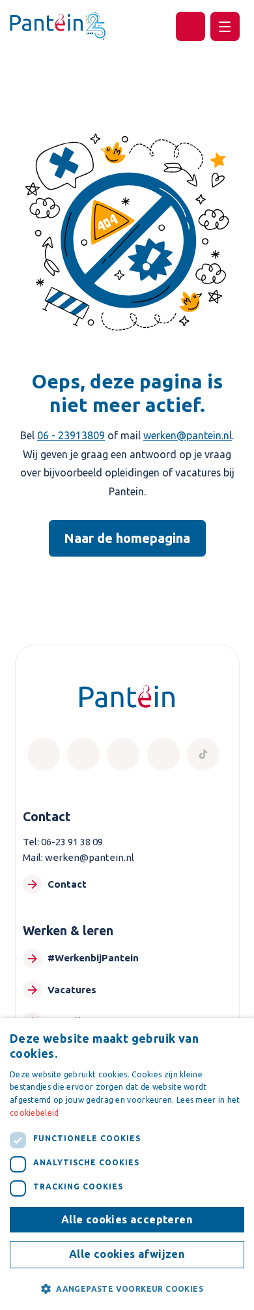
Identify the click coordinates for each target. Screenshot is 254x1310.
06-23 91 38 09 (72, 841)
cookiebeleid (34, 1113)
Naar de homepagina (127, 538)
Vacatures (72, 989)
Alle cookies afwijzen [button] (127, 1254)
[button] (127, 1288)
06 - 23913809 (71, 435)
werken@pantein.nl (187, 435)
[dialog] (127, 1164)
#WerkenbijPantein (93, 957)
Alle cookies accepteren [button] (127, 1219)
